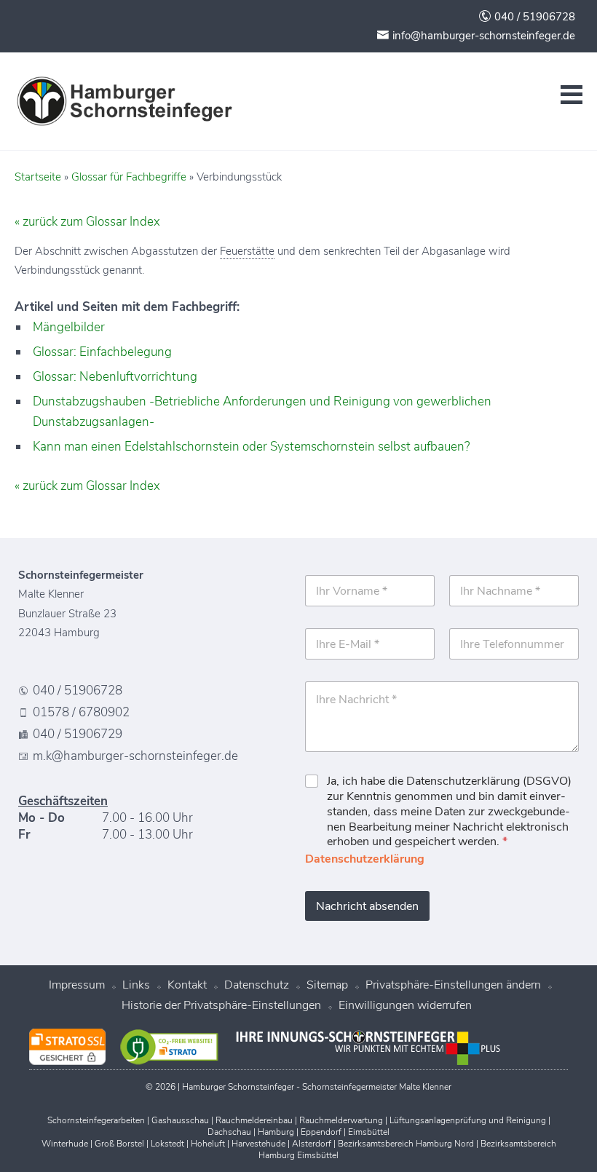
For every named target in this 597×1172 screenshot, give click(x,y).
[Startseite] (124, 101)
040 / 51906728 (533, 16)
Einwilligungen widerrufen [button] (405, 1005)
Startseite (38, 177)
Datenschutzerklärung (364, 859)
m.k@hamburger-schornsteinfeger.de (135, 756)
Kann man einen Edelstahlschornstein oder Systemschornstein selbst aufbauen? (251, 446)
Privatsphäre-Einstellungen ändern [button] (453, 985)
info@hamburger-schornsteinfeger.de (482, 35)
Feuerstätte (247, 251)
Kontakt (187, 985)
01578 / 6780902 (81, 712)
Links (136, 985)
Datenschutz (256, 985)
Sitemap (327, 985)
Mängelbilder (69, 327)
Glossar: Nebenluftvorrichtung (115, 376)
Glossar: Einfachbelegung (102, 352)
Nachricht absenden (367, 906)
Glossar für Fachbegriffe (128, 177)
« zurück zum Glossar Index (87, 221)
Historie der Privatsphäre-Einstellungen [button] (221, 1005)
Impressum (77, 985)
